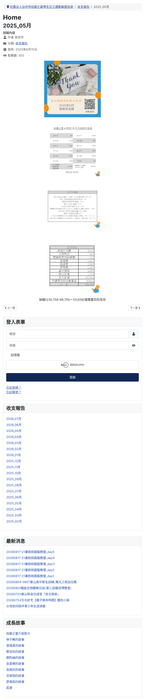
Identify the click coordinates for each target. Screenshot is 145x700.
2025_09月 (14, 479)
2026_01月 (13, 455)
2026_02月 (14, 449)
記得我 (15, 355)
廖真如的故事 (15, 682)
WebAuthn (76, 364)
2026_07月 (13, 419)
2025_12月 (13, 461)
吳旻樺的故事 (15, 663)
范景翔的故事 (15, 676)
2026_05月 (14, 431)
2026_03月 (14, 443)
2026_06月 (14, 425)
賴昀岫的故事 (15, 657)
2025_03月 (14, 515)
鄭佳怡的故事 (15, 651)
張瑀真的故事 (15, 645)
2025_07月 (14, 491)
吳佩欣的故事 (15, 670)
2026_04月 (14, 437)
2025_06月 (14, 497)
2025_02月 (14, 521)
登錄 (72, 377)
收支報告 (21, 43)
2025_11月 (13, 467)
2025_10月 (13, 473)
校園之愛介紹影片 (18, 633)
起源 (9, 688)
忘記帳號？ (13, 392)
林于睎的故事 (15, 639)
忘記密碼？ (13, 387)
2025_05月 (14, 503)
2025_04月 (14, 509)
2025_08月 (14, 485)
